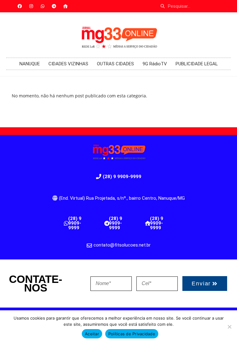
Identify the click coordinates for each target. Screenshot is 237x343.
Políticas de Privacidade (131, 333)
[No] (229, 327)
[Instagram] (31, 6)
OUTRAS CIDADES (115, 64)
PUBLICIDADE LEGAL (197, 64)
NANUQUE (29, 64)
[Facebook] (19, 6)
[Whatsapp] (42, 6)
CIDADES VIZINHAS (68, 64)
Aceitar (92, 333)
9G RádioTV (155, 64)
